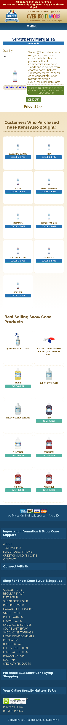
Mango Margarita (49, 190)
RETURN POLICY (13, 710)
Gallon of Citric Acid (49, 382)
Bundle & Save (13, 644)
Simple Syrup (12, 613)
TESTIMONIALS (12, 547)
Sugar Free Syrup (15, 601)
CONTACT (9, 559)
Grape (49, 155)
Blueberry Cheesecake (18, 155)
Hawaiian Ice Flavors (17, 609)
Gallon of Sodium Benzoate (18, 417)
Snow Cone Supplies (17, 624)
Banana (18, 384)
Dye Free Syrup (13, 605)
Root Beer (18, 294)
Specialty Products (17, 663)
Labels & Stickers (15, 651)
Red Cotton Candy (18, 259)
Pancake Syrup (13, 655)
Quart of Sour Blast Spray (18, 348)
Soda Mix (9, 659)
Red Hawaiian (49, 259)
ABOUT (7, 543)
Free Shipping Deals (16, 648)
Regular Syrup (13, 593)
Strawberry (49, 454)
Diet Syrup (10, 597)
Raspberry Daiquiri (49, 224)
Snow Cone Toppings (18, 632)
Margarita (18, 224)
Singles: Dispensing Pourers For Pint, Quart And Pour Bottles (49, 351)
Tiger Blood (18, 488)
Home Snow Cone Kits (18, 636)
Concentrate (12, 589)
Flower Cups (12, 620)
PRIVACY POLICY (13, 707)
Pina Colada (18, 454)
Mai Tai (18, 190)
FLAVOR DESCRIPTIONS (17, 551)
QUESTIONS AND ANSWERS (20, 555)
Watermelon (49, 488)
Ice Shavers (11, 640)
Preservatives (13, 616)
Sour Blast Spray (15, 628)
